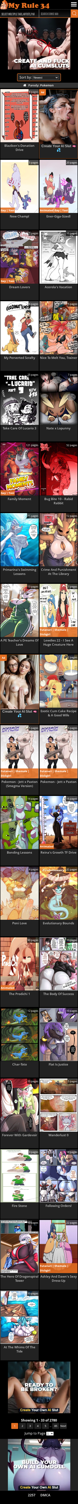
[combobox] (17, 13)
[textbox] (18, 13)
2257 (31, 1495)
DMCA (45, 1495)
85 (55, 1426)
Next (63, 1426)
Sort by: (26, 77)
